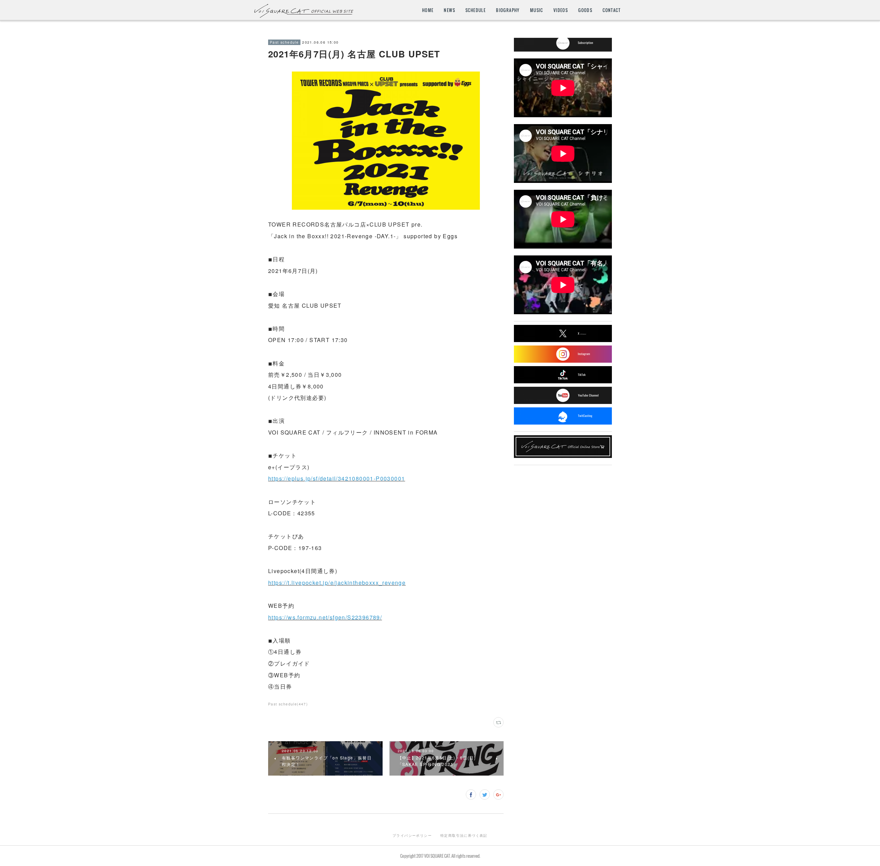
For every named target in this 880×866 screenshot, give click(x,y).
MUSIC (536, 10)
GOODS (585, 10)
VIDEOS (560, 10)
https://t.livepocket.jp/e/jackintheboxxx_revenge (337, 583)
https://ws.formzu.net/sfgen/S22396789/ (325, 617)
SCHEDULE (475, 10)
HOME (428, 10)
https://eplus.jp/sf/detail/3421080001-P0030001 (336, 478)
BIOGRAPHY (508, 10)
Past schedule (284, 42)
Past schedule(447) (288, 704)
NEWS (449, 10)
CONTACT (611, 10)
